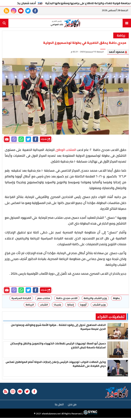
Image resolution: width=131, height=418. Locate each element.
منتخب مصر (43, 298)
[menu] (126, 23)
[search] (4, 23)
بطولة (116, 298)
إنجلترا (70, 304)
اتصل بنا (59, 404)
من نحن (72, 404)
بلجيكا (57, 304)
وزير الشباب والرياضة (95, 298)
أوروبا (83, 304)
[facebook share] (35, 139)
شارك (44, 139)
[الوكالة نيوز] (117, 392)
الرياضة (30, 304)
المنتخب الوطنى (65, 150)
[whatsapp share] (21, 139)
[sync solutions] (90, 413)
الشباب (44, 304)
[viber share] (14, 139)
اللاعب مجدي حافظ (66, 298)
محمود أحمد (117, 51)
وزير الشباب (99, 304)
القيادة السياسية (21, 298)
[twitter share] (28, 139)
